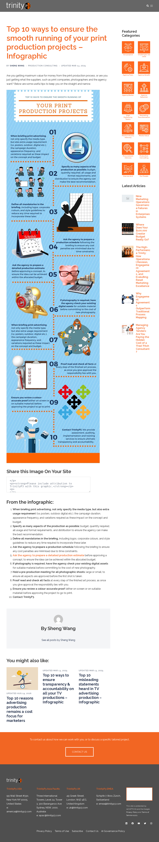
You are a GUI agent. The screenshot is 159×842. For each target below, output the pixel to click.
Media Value (144, 135)
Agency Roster (128, 95)
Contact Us (139, 794)
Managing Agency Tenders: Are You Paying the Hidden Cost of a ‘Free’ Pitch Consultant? (143, 338)
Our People (144, 176)
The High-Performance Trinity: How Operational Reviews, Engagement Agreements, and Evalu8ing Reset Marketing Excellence (143, 267)
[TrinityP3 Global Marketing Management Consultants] (18, 5)
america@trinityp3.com (19, 811)
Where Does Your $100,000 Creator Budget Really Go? (142, 232)
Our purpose (128, 54)
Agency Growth (144, 75)
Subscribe (77, 831)
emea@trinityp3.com (110, 803)
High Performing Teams (128, 117)
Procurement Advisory (128, 157)
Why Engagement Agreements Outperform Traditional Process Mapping (143, 305)
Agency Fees (128, 75)
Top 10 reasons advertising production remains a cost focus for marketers (20, 709)
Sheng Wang (17, 66)
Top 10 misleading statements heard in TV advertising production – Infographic (90, 688)
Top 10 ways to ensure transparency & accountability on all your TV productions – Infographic (58, 688)
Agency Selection (144, 96)
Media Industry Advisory (128, 136)
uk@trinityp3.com (78, 807)
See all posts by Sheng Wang (58, 640)
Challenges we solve (144, 55)
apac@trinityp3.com (50, 815)
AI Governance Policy (113, 831)
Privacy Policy (132, 812)
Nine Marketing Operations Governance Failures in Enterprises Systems (143, 207)
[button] (147, 6)
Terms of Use (62, 831)
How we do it (128, 176)
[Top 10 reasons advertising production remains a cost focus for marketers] (22, 678)
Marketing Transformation (144, 116)
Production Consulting (42, 66)
